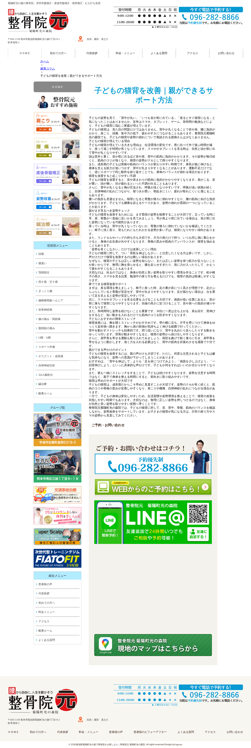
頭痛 (41, 253)
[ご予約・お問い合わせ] (153, 457)
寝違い (42, 263)
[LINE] (153, 522)
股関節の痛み (46, 328)
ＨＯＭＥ (24, 53)
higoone (178, 744)
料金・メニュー (125, 53)
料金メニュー (46, 612)
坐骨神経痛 (45, 309)
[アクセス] (80, 38)
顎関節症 (43, 272)
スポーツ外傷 (46, 346)
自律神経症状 (46, 365)
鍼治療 (42, 384)
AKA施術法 (45, 374)
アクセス (192, 53)
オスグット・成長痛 (50, 356)
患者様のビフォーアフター (150, 732)
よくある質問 (159, 53)
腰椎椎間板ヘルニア (50, 300)
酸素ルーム (45, 393)
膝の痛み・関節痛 (49, 319)
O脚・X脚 (44, 337)
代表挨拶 (91, 53)
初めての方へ (58, 53)
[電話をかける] (211, 694)
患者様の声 (45, 584)
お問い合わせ (226, 53)
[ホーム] (58, 21)
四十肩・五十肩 (48, 281)
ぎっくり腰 (45, 291)
